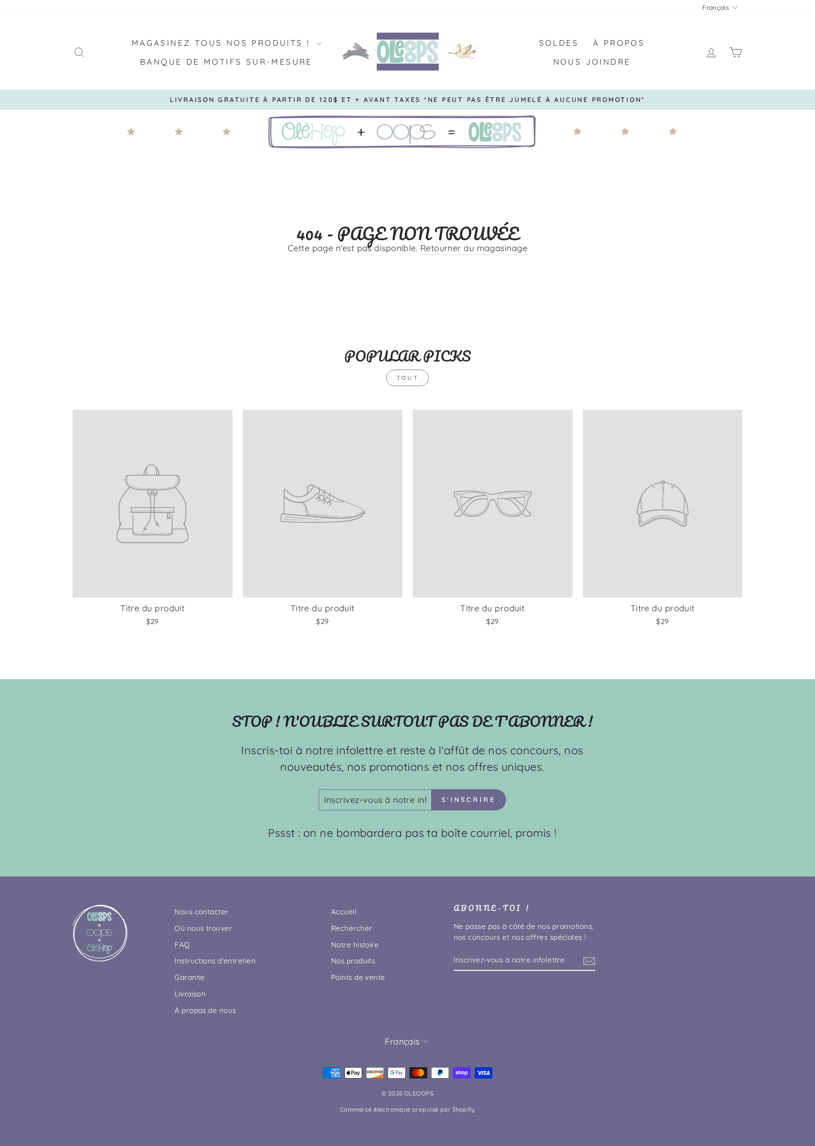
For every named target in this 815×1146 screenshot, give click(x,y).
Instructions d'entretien (215, 960)
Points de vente (358, 977)
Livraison (190, 993)
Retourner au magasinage (473, 248)
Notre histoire (355, 944)
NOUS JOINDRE (592, 62)
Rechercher (352, 928)
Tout (407, 377)
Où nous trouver (203, 928)
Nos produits (353, 960)
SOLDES (559, 43)
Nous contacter (201, 911)
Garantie (190, 977)
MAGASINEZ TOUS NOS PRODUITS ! (223, 43)
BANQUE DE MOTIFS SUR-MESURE (226, 62)
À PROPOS (619, 43)
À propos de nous (205, 1010)
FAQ (182, 944)
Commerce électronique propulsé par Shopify (407, 1109)
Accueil (344, 911)
